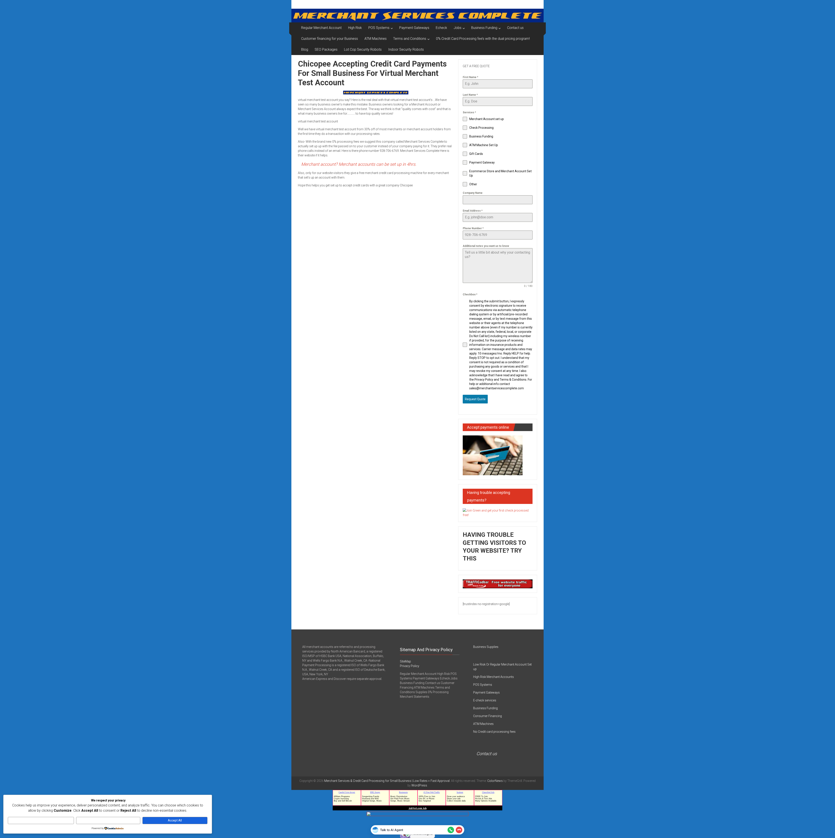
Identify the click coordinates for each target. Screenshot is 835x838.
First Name (470, 77)
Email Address (473, 210)
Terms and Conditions (409, 39)
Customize (40, 820)
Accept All (175, 820)
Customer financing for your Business (329, 39)
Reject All (108, 820)
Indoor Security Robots (406, 49)
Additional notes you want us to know (486, 246)
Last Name (470, 94)
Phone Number (473, 228)
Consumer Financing (487, 716)
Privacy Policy (409, 666)
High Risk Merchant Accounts (493, 677)
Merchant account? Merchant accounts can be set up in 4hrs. (358, 164)
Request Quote (475, 399)
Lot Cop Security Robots (363, 49)
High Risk (355, 28)
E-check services (484, 700)
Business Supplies (485, 647)
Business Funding (484, 28)
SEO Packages (326, 49)
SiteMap (405, 661)
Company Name (473, 192)
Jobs (457, 28)
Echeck (441, 28)
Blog (304, 49)
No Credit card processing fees (494, 731)
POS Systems (378, 28)
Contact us (515, 28)
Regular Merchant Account (321, 28)
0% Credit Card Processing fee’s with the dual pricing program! (483, 39)
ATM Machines (375, 39)
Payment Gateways (414, 28)
